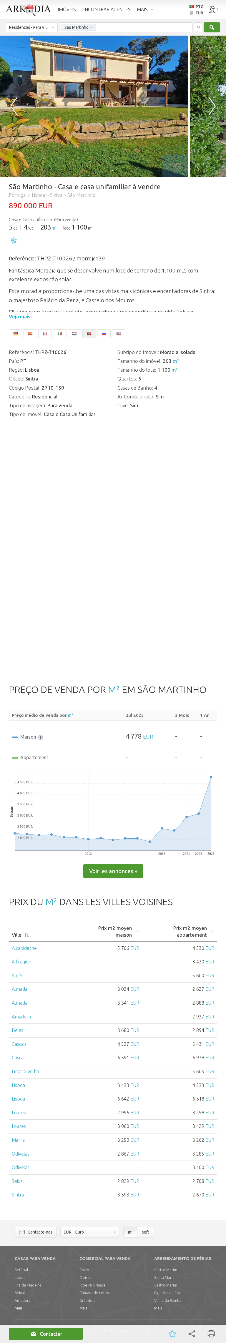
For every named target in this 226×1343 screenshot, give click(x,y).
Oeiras (85, 1277)
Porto (84, 1270)
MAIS (142, 9)
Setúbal (21, 1270)
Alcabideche (24, 948)
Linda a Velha (25, 1071)
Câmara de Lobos (94, 1293)
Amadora (21, 1016)
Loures (19, 1112)
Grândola (87, 1300)
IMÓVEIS (67, 9)
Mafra (18, 1140)
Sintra (18, 1194)
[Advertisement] (113, 625)
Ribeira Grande (92, 1285)
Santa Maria (164, 1277)
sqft (145, 1232)
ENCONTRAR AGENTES (106, 9)
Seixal (18, 1181)
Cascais (19, 1044)
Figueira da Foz (167, 1293)
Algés (17, 975)
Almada (19, 989)
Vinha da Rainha (167, 1300)
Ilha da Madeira (28, 1285)
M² (114, 689)
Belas (17, 1030)
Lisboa (18, 1085)
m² (54, 228)
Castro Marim (165, 1270)
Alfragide (21, 961)
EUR (148, 736)
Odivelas (20, 1153)
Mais (18, 1308)
